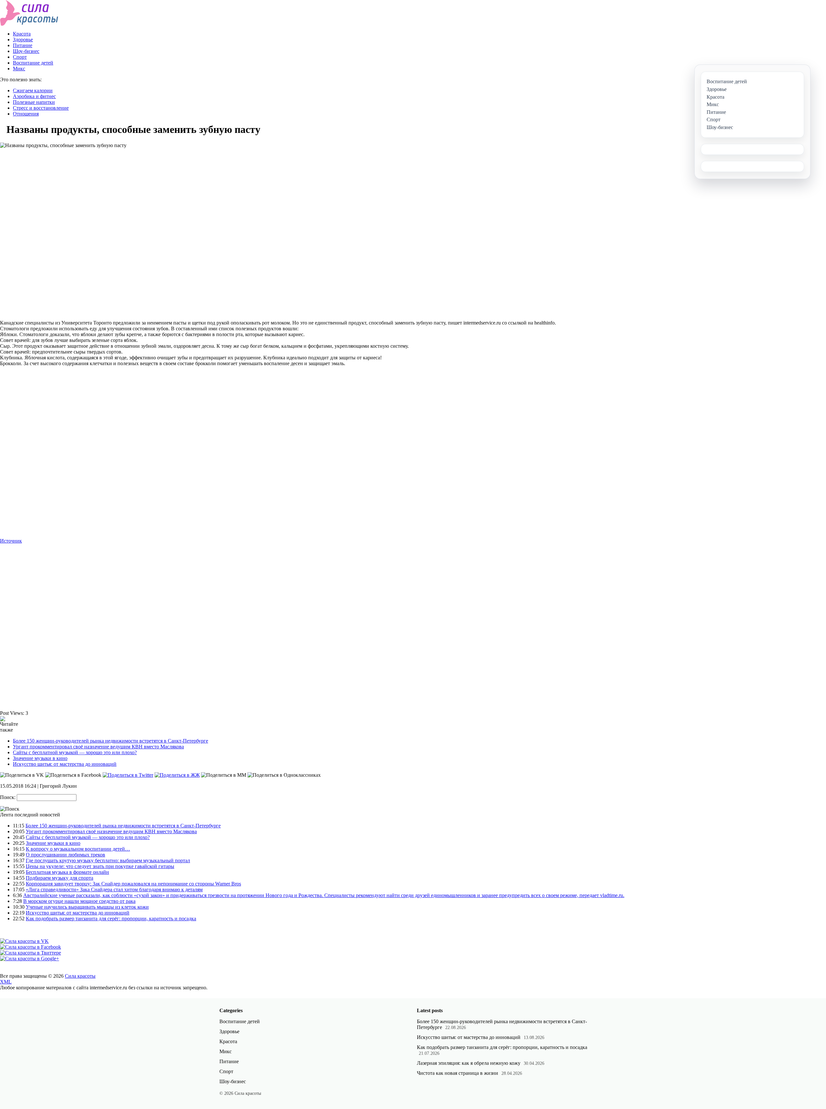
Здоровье (23, 39)
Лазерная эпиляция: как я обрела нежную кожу (468, 1063)
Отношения (26, 113)
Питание (22, 45)
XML (6, 981)
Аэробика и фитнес (34, 96)
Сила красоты (80, 976)
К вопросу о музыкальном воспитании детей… (78, 849)
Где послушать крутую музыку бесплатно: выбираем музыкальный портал (108, 860)
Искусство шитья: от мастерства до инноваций (64, 764)
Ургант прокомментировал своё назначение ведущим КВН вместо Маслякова (98, 746)
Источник (11, 541)
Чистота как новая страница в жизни (457, 1073)
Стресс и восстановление (41, 108)
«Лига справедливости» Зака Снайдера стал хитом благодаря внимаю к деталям (114, 889)
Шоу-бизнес (26, 51)
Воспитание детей (33, 62)
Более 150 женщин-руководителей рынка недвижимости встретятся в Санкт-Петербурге (110, 741)
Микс (19, 68)
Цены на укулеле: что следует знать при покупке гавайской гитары (100, 866)
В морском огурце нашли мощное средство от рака (79, 901)
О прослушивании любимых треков (65, 854)
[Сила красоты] (29, 24)
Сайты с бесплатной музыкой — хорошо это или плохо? (75, 752)
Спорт (20, 57)
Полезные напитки (34, 102)
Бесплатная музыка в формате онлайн (67, 872)
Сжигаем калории (33, 90)
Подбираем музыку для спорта (59, 878)
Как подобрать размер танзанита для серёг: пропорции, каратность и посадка (111, 918)
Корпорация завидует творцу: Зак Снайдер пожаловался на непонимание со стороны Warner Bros (133, 883)
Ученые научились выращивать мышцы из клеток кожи (87, 907)
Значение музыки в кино (40, 758)
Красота (22, 33)
